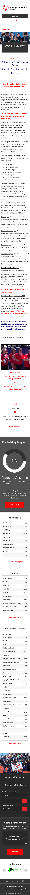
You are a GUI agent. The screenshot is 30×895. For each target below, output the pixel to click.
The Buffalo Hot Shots (9, 648)
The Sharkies (6, 701)
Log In (15, 21)
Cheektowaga (6, 599)
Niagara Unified (7, 578)
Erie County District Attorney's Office (11, 662)
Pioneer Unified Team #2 (10, 606)
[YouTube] (17, 881)
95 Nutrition (6, 665)
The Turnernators (8, 726)
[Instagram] (12, 881)
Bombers (5, 733)
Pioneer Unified (7, 596)
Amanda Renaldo (7, 544)
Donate (15, 16)
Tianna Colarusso (8, 555)
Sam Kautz (5, 551)
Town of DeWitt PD (8, 683)
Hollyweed (5, 736)
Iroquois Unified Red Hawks (11, 704)
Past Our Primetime (8, 651)
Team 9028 (5, 589)
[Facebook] (7, 881)
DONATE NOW (14, 505)
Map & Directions (15, 427)
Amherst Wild (6, 585)
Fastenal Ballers (7, 610)
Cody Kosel (6, 537)
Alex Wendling (6, 523)
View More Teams (15, 617)
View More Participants (15, 562)
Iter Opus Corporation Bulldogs (11, 603)
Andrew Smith (6, 540)
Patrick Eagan (6, 530)
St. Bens (5, 592)
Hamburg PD (6, 687)
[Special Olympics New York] (15, 8)
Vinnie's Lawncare (8, 582)
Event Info (6, 30)
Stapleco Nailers (7, 722)
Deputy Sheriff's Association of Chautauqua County (11, 680)
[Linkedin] (23, 881)
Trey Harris (6, 533)
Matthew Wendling (8, 547)
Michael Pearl (6, 526)
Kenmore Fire (6, 676)
